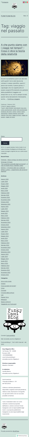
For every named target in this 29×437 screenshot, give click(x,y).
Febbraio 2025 (5, 218)
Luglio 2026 (4, 181)
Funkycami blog (8, 16)
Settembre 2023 (5, 252)
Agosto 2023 (4, 254)
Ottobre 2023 (5, 249)
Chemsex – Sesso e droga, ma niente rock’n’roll (14, 159)
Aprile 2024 (4, 238)
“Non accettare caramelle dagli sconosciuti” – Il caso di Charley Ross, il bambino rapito (14, 164)
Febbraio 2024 (5, 243)
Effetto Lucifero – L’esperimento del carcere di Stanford (14, 170)
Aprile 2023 (4, 261)
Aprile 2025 (4, 213)
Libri (2, 295)
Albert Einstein (9, 108)
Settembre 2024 (5, 227)
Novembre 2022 (5, 272)
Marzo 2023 (4, 263)
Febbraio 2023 (5, 265)
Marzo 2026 (4, 190)
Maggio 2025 (5, 211)
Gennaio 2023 (5, 268)
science (14, 111)
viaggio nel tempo (10, 117)
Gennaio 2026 (5, 195)
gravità (14, 110)
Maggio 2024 (5, 236)
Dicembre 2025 (5, 197)
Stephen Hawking (12, 113)
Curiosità (3, 290)
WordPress (16, 431)
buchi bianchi (17, 108)
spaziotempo (4, 113)
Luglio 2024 (4, 231)
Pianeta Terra (5, 297)
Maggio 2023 (5, 259)
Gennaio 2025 (5, 220)
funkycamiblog (10, 335)
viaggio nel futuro (16, 115)
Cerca (2, 136)
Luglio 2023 (4, 256)
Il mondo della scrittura (7, 292)
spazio (23, 111)
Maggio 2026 (5, 186)
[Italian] (26, 2)
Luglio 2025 (4, 209)
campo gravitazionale (6, 110)
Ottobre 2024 (5, 224)
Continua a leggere (13, 99)
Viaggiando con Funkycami (8, 304)
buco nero (23, 108)
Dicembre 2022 (5, 270)
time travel (9, 115)
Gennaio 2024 (5, 245)
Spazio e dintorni (11, 106)
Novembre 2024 (5, 222)
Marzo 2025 (4, 215)
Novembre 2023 (5, 247)
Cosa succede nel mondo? (8, 286)
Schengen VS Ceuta (6, 162)
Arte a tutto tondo (6, 281)
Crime (2, 288)
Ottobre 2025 (5, 202)
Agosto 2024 (4, 229)
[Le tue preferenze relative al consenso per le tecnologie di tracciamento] (22, 435)
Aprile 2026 (4, 188)
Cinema (3, 283)
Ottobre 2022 (5, 275)
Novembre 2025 (5, 199)
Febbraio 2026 (5, 193)
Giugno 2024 (4, 234)
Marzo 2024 (4, 240)
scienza (19, 111)
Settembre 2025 (5, 204)
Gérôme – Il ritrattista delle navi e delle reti (13, 168)
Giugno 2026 (4, 184)
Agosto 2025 (4, 206)
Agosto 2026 (4, 179)
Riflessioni (4, 299)
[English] (23, 2)
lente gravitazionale (22, 110)
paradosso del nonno (6, 111)
